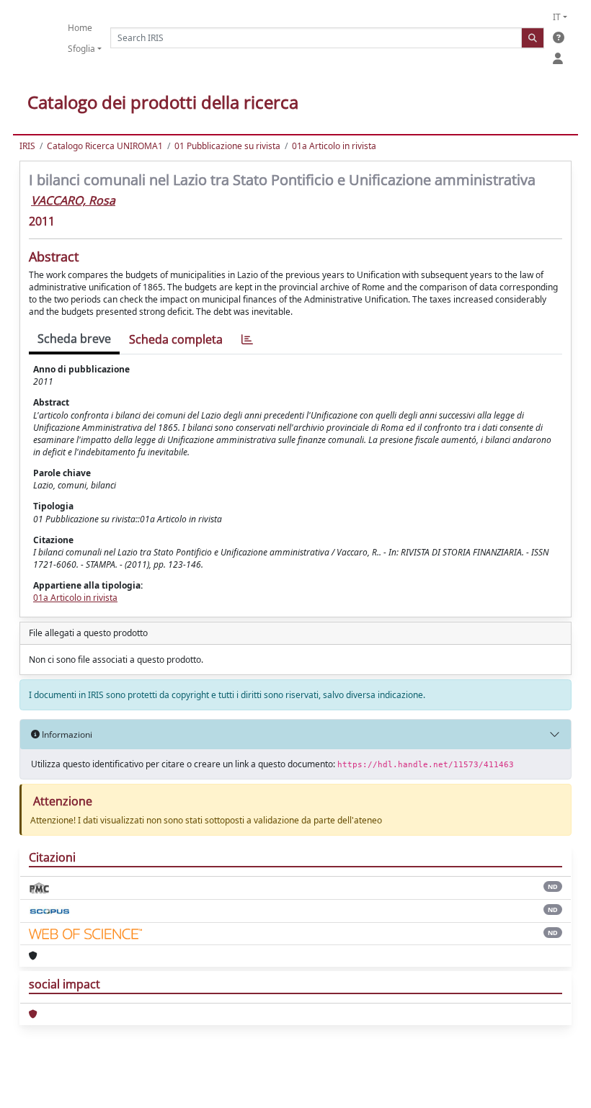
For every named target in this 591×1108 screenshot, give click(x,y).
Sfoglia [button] (81, 49)
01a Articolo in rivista (334, 146)
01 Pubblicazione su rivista (227, 146)
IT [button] (557, 17)
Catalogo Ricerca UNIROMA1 (105, 146)
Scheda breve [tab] (74, 339)
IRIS (27, 146)
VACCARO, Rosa (73, 200)
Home (80, 28)
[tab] (247, 339)
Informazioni (66, 734)
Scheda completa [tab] (176, 339)
